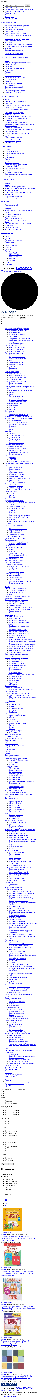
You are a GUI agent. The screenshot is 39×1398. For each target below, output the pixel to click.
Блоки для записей (15, 374)
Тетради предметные (16, 435)
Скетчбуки (13, 336)
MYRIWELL (13, 257)
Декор (11, 929)
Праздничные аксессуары (18, 1043)
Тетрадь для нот (14, 437)
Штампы (12, 729)
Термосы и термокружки (14, 229)
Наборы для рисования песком (20, 910)
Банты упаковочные (16, 1017)
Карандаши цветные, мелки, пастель (18, 192)
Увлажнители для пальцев (18, 613)
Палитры (12, 824)
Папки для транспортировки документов (19, 124)
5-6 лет (9, 1149)
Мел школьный (14, 579)
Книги (7, 170)
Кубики (7, 150)
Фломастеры (9, 194)
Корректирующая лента (17, 620)
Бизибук (8, 176)
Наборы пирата (14, 779)
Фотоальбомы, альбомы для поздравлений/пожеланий (19, 989)
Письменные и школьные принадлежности (20, 9)
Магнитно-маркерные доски (19, 695)
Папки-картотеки (15, 673)
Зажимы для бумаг (15, 605)
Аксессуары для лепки (17, 865)
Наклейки (12, 832)
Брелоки (12, 1028)
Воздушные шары (15, 1035)
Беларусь (10, 1160)
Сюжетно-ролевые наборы (14, 168)
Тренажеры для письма (17, 482)
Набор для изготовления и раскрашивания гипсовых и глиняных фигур (22, 902)
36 (6, 1202)
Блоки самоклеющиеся (17, 375)
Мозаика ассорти (15, 919)
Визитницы (13, 979)
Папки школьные (11, 79)
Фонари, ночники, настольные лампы (18, 224)
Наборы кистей (14, 818)
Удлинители (13, 1054)
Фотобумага (13, 385)
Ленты (11, 1015)
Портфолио (13, 426)
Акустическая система (17, 951)
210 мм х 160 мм (13, 1114)
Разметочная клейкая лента (18, 635)
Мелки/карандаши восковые (19, 873)
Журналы (12, 459)
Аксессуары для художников (15, 187)
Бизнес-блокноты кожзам (18, 359)
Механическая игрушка (17, 792)
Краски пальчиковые (16, 809)
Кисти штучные (14, 817)
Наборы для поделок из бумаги (20, 897)
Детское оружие (14, 783)
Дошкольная (11, 1142)
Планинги (12, 407)
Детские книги (14, 789)
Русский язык (12, 1131)
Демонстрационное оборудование (17, 133)
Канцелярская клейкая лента (19, 628)
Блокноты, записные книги (14, 29)
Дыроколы (8, 103)
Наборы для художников (18, 828)
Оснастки (12, 719)
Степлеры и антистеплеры (18, 590)
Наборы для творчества (13, 198)
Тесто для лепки (15, 858)
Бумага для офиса (15, 383)
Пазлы (7, 155)
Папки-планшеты (11, 131)
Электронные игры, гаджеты (15, 153)
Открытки (12, 1000)
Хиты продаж (10, 242)
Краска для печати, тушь (18, 716)
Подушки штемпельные (17, 723)
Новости (8, 247)
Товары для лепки (11, 190)
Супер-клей (13, 710)
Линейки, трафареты (16, 570)
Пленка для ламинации (13, 139)
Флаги (7, 222)
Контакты (8, 264)
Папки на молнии (15, 680)
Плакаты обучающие (16, 508)
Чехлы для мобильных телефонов (21, 966)
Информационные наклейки (19, 452)
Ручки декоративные (16, 471)
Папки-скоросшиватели (17, 665)
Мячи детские (14, 768)
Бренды (7, 251)
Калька (11, 392)
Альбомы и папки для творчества (17, 26)
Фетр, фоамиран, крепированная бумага (23, 839)
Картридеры (13, 957)
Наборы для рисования (17, 921)
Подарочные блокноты (17, 357)
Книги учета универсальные (19, 413)
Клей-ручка (13, 712)
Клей (7, 135)
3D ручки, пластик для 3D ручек (20, 891)
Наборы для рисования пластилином (22, 912)
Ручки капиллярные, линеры (19, 478)
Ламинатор (13, 732)
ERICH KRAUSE (15, 255)
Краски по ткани (15, 811)
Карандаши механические (18, 517)
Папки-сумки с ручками (17, 544)
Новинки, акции (11, 19)
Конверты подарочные (17, 1002)
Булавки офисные (15, 611)
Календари (13, 409)
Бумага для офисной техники (15, 33)
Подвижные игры (15, 772)
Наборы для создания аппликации (21, 934)
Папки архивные (15, 660)
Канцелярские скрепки (17, 603)
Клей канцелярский (16, 708)
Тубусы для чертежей (16, 572)
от (1, 1093)
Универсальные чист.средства (19, 1060)
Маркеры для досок (16, 531)
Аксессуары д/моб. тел (13, 205)
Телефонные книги (16, 362)
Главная (8, 1080)
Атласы (11, 493)
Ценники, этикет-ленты (17, 448)
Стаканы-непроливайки (17, 822)
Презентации (9, 249)
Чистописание (12, 1135)
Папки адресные (15, 420)
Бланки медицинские (16, 351)
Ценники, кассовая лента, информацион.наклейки (14, 51)
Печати (11, 727)
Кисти (7, 185)
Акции (7, 236)
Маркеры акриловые (16, 534)
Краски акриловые (15, 802)
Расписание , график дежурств (20, 461)
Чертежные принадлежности (15, 91)
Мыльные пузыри (15, 774)
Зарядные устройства (16, 953)
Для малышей (12, 1147)
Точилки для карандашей (14, 87)
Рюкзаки (12, 551)
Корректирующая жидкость (19, 622)
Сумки (11, 975)
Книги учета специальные (18, 415)
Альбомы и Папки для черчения (20, 390)
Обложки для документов (18, 977)
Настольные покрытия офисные (16, 118)
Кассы (11, 725)
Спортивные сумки (16, 557)
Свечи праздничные (16, 1039)
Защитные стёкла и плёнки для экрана (22, 955)
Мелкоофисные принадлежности (16, 109)
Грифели (12, 519)
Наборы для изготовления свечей (21, 899)
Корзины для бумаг (12, 120)
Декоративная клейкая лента (19, 835)
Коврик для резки (15, 738)
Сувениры (13, 1022)
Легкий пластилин (15, 854)
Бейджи (12, 701)
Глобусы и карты (11, 64)
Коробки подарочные (16, 1013)
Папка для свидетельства (18, 424)
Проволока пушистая (16, 846)
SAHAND (12, 258)
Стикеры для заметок (16, 379)
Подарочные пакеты (16, 1011)
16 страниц (11, 1122)
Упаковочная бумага (16, 1009)
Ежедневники (14, 405)
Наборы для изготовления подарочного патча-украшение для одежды (23, 924)
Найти (27, 5)
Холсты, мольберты (16, 826)
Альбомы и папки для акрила (19, 338)
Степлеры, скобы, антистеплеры (16, 101)
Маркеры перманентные (18, 529)
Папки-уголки (14, 682)
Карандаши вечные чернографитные (22, 521)
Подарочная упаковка (12, 216)
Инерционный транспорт (18, 757)
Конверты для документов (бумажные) (18, 44)
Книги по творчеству (16, 787)
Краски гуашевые (15, 805)
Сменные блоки (14, 441)
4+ (8, 1145)
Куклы (7, 159)
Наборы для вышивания (17, 916)
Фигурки (8, 161)
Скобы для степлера (16, 592)
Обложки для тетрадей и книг (15, 78)
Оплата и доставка (11, 245)
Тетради (8, 48)
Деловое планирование (13, 41)
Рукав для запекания (16, 1058)
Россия (9, 1158)
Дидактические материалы (14, 68)
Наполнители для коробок (18, 1018)
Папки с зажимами (16, 667)
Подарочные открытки (13, 214)
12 (6, 1200)
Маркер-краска (14, 532)
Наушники (13, 960)
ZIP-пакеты (13, 684)
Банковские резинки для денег (20, 609)
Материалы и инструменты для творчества (20, 188)
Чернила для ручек (15, 488)
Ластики (8, 72)
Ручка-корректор (15, 618)
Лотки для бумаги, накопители (20, 650)
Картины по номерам (16, 908)
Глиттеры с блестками (17, 833)
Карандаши (9, 70)
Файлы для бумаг (11, 126)
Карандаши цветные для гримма (20, 875)
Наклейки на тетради (16, 443)
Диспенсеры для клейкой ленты (20, 633)
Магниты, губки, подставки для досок (22, 697)
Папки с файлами (15, 671)
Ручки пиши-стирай (16, 473)
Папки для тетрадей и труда (19, 542)
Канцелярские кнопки (17, 602)
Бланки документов (16, 349)
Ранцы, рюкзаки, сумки (13, 83)
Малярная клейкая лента (18, 630)
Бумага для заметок (12, 31)
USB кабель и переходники (19, 946)
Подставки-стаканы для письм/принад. (23, 645)
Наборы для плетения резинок (20, 895)
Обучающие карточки (17, 506)
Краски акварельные (16, 803)
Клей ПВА (13, 706)
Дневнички (13, 368)
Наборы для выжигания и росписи (21, 893)
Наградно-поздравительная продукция (18, 46)
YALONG (12, 260)
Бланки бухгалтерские (17, 347)
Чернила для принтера (13, 141)
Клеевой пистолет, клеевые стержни (22, 1056)
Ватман (11, 394)
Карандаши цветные (16, 869)
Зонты (11, 981)
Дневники (12, 458)
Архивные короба (15, 652)
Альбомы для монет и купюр (19, 987)
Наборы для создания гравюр (19, 914)
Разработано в (9, 1396)
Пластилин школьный (17, 852)
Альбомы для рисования (18, 331)
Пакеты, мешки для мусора (18, 1061)
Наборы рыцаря (14, 777)
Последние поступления (13, 240)
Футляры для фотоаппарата (19, 964)
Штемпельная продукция (14, 137)
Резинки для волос (15, 983)
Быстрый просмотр (7, 1232)
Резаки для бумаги (11, 143)
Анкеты (12, 366)
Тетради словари (15, 439)
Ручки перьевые (15, 480)
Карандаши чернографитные (19, 516)
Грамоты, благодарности (18, 422)
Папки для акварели (16, 344)
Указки (7, 100)
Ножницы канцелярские (13, 107)
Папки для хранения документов (16, 122)
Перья (11, 845)
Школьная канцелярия (13, 92)
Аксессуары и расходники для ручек (18, 63)
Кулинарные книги (16, 364)
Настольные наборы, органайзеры (21, 646)
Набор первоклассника (13, 76)
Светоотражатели (11, 85)
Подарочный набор (16, 1030)
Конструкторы (10, 157)
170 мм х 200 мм (13, 1110)
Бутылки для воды (11, 227)
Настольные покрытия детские (20, 581)
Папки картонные (15, 661)
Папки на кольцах (15, 669)
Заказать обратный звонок (13, 271)
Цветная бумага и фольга (18, 400)
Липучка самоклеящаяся (17, 637)
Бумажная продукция (12, 7)
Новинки (8, 238)
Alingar (9, 1101)
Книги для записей (16, 355)
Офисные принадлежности (14, 11)
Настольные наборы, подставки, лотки (19, 116)
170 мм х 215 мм (13, 1112)
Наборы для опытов (16, 906)
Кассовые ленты (15, 450)
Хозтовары (9, 225)
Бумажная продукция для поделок (17, 39)
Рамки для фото (14, 992)
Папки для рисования (17, 334)
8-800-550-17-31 (24, 1388)
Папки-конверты (15, 678)
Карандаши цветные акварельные (21, 871)
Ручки (7, 61)
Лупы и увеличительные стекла (20, 607)
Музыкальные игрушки (13, 172)
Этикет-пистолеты (15, 454)
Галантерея (9, 207)
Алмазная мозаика (15, 917)
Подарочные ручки (16, 476)
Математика (11, 1133)
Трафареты (13, 510)
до (1, 1095)
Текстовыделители (15, 527)
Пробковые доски (15, 699)
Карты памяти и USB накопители (21, 944)
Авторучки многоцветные (18, 474)
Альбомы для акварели (17, 332)
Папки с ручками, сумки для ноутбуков (19, 129)
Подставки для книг (16, 583)
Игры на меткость (15, 770)
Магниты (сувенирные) (17, 1032)
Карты (11, 495)
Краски (7, 183)
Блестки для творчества (17, 843)
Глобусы (12, 497)
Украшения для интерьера (18, 1041)
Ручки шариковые (15, 467)
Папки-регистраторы (16, 663)
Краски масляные (15, 807)
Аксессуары (9, 17)
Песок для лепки (15, 856)
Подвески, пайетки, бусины (19, 837)
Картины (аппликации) (17, 927)
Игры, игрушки (10, 13)
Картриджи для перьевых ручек (20, 489)
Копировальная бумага (17, 396)
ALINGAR (13, 253)
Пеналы (8, 81)
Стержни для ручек (16, 486)
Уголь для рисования (16, 878)
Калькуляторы (10, 111)
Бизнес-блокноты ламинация (19, 370)
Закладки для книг (15, 577)
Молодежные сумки (16, 553)
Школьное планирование (14, 54)
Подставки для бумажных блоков (21, 648)
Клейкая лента (10, 114)
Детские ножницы (15, 575)
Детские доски (10, 66)
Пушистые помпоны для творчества (22, 841)
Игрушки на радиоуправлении (16, 165)
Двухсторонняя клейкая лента (19, 631)
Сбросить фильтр (7, 1164)
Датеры (11, 717)
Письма (12, 1003)
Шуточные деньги (15, 1024)
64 (6, 1203)
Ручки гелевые (14, 469)
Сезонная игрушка (11, 166)
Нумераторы (13, 721)
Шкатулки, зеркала (16, 1026)
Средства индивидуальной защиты (21, 1063)
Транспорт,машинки (12, 163)
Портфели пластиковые (13, 128)
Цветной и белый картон (18, 402)
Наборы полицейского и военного (21, 781)
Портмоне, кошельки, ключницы (20, 974)
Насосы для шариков (16, 1037)
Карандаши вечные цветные (19, 880)
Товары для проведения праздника (17, 220)
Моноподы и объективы (17, 959)
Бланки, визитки (11, 27)
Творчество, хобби (11, 15)
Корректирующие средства (14, 113)
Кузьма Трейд (12, 1103)
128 (6, 1205)
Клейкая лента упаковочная (19, 626)
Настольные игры (11, 151)
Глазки (11, 848)
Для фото (8, 209)
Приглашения (14, 1005)
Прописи (12, 512)
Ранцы (11, 549)
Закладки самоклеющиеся (18, 377)
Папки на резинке (15, 676)
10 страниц (11, 1124)
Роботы (11, 764)
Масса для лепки (15, 860)
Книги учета (9, 42)
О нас (7, 262)
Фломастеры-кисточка (17, 886)
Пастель (12, 876)
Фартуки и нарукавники (13, 89)
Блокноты (12, 360)
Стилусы (12, 962)
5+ (8, 1151)
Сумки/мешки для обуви (18, 555)
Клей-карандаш (14, 704)
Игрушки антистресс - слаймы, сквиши (19, 174)
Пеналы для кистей (16, 815)
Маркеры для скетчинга (13, 196)
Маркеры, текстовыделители (15, 74)
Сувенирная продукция (13, 218)
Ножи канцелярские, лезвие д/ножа (17, 105)
